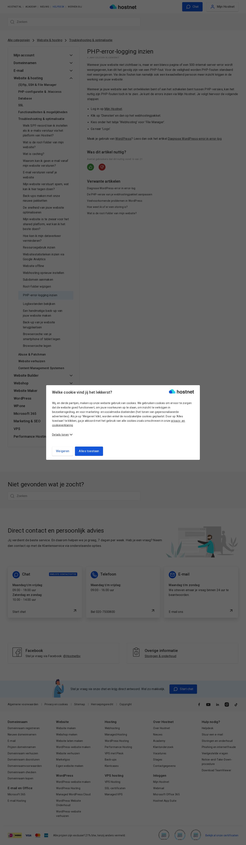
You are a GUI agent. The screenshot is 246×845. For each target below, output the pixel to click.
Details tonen (60, 434)
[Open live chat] (239, 839)
